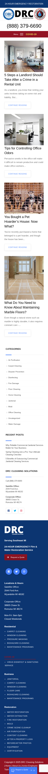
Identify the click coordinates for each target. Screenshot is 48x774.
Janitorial (12, 401)
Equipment (13, 747)
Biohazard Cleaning (18, 643)
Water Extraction (17, 716)
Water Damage (14, 424)
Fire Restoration (17, 720)
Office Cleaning (14, 412)
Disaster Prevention (16, 372)
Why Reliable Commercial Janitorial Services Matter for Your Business (24, 446)
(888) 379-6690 (24, 26)
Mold (10, 407)
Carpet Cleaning (15, 366)
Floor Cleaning (14, 389)
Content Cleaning (17, 735)
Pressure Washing (17, 639)
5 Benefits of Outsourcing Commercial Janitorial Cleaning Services (22, 459)
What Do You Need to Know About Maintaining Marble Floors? (21, 307)
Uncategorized (14, 418)
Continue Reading (17, 105)
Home (8, 766)
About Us (16, 766)
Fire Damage (13, 383)
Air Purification (14, 360)
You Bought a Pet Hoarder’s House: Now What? (21, 221)
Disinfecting (13, 377)
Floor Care (13, 691)
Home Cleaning (14, 395)
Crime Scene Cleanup (19, 728)
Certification (15, 751)
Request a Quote (17, 557)
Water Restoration (18, 712)
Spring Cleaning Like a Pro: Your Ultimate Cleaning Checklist (23, 453)
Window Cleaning (16, 635)
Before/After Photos (19, 743)
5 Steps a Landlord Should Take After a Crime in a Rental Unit (23, 79)
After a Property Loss (20, 739)
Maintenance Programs (20, 647)
